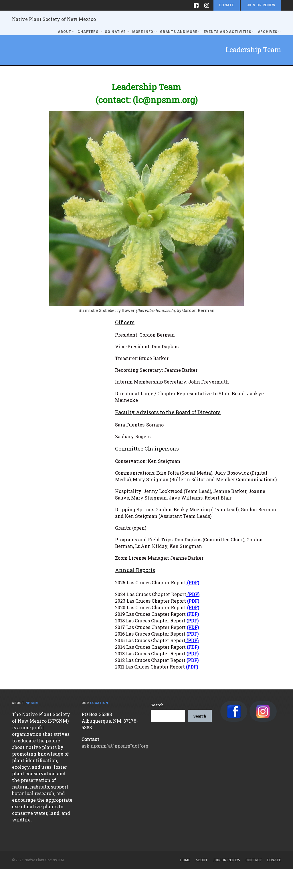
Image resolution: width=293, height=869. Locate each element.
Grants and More (178, 32)
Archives (268, 32)
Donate (226, 5)
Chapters (88, 32)
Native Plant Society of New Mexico (54, 19)
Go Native (115, 32)
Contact (254, 860)
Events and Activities (227, 32)
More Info (143, 32)
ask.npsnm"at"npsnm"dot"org (115, 746)
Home (185, 860)
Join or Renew (261, 5)
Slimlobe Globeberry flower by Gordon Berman (147, 310)
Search (157, 704)
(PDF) (193, 582)
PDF (192, 640)
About (64, 32)
